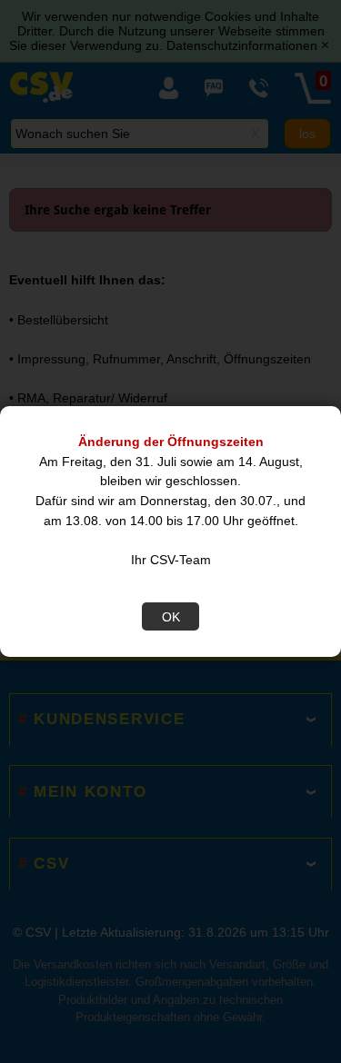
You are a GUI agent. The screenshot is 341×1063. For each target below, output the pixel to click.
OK (171, 617)
